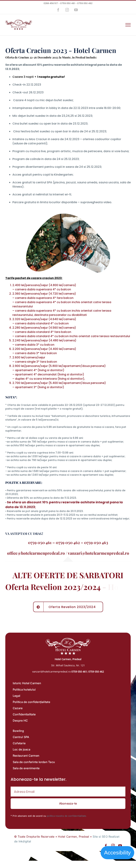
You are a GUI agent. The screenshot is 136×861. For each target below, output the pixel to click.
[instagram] (113, 846)
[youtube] (120, 846)
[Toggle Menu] (128, 24)
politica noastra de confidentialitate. (67, 815)
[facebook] (106, 846)
